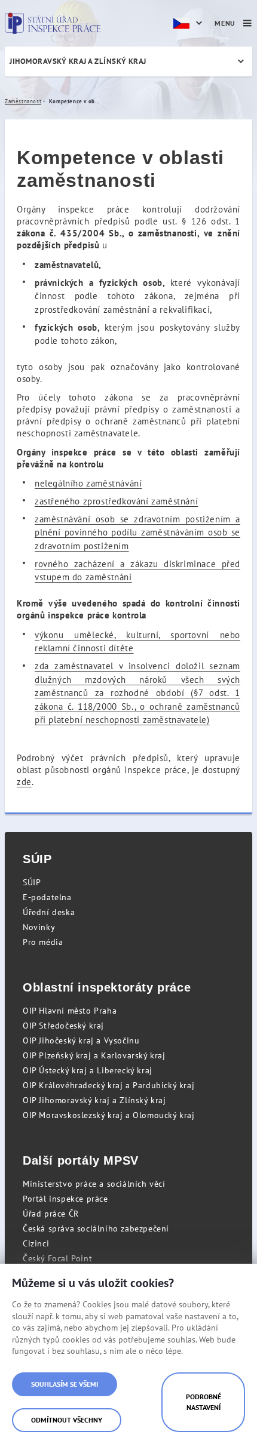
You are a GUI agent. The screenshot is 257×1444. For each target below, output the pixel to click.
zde (24, 781)
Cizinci (36, 1243)
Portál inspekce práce (65, 1198)
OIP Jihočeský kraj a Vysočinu (81, 1040)
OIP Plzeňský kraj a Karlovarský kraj (94, 1055)
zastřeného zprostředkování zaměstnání (116, 501)
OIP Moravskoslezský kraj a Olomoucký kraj (109, 1115)
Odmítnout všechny (66, 1419)
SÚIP (32, 882)
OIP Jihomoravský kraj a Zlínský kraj (94, 1100)
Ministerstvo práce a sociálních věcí (94, 1183)
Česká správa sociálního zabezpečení (96, 1228)
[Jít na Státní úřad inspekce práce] (52, 23)
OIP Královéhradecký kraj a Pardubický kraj (108, 1085)
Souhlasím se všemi (64, 1384)
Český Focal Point (57, 1258)
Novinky (39, 927)
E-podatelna (47, 897)
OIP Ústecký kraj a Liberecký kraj (87, 1070)
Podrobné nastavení (203, 1402)
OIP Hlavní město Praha (70, 1010)
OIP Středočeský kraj (63, 1025)
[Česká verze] (189, 23)
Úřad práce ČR (51, 1213)
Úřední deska (49, 912)
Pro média (43, 942)
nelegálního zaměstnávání (88, 483)
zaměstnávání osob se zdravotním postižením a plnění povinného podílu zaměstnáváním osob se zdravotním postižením (137, 532)
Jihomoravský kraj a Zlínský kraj (78, 61)
